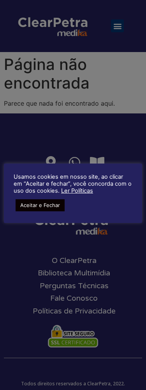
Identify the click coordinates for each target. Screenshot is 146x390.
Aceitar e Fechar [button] (40, 205)
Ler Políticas (77, 190)
